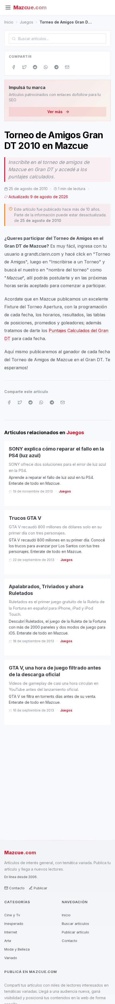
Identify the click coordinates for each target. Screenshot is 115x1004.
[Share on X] (24, 67)
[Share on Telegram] (56, 67)
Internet (10, 932)
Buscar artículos (75, 923)
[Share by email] (67, 67)
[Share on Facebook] (13, 67)
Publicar (40, 888)
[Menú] (8, 7)
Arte (7, 940)
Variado (10, 958)
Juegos (26, 22)
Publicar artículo (75, 932)
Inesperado (13, 923)
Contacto (17, 888)
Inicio (8, 22)
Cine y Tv (12, 915)
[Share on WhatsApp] (46, 67)
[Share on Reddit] (35, 67)
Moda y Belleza (17, 949)
